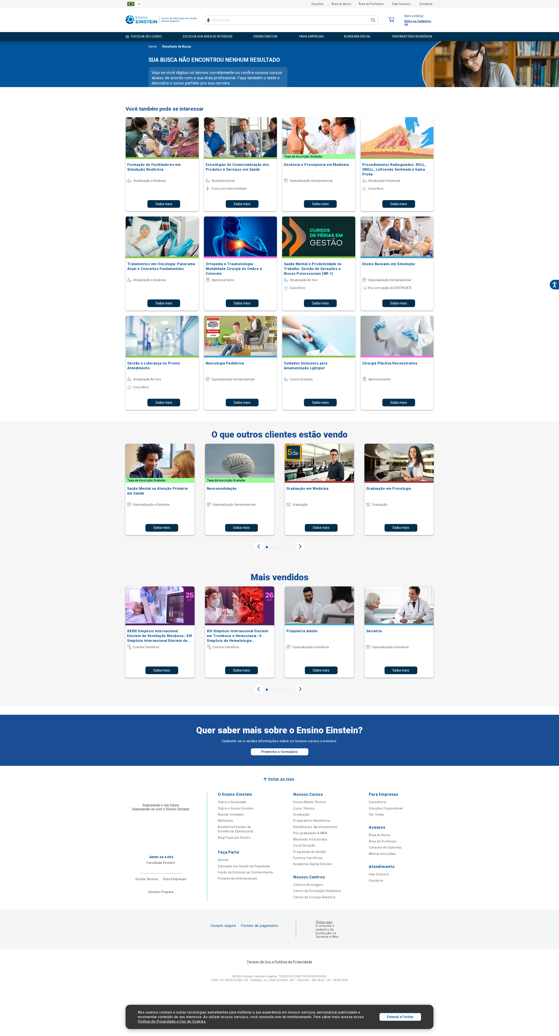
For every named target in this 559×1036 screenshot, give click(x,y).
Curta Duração (304, 845)
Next (300, 546)
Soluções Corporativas (386, 808)
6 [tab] (286, 547)
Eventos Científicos (308, 858)
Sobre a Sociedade (232, 802)
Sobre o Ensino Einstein (236, 808)
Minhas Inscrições (382, 854)
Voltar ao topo (281, 779)
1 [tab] (267, 547)
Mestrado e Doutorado (310, 839)
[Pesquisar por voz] (208, 20)
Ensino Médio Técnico (309, 802)
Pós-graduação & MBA (310, 833)
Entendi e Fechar (400, 1017)
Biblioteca (225, 820)
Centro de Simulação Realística (317, 891)
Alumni (223, 860)
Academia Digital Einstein (312, 864)
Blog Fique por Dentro (234, 837)
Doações (318, 3)
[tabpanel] (160, 489)
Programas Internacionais (237, 878)
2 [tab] (271, 547)
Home (152, 46)
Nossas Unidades (231, 814)
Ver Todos (376, 814)
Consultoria (377, 802)
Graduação (301, 814)
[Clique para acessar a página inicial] (161, 25)
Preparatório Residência (311, 820)
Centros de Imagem (308, 885)
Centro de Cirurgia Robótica (314, 897)
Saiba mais (163, 204)
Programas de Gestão (309, 852)
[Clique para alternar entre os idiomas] (134, 4)
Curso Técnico (304, 808)
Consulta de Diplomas (385, 847)
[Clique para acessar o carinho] (391, 20)
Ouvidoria (425, 3)
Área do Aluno (341, 3)
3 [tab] (275, 547)
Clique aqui (324, 922)
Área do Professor (371, 3)
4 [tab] (279, 547)
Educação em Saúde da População (244, 866)
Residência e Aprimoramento (315, 827)
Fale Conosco (401, 3)
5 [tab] (282, 547)
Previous (258, 546)
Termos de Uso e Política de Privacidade (279, 962)
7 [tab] (290, 547)
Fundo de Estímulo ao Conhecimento (245, 872)
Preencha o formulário (279, 752)
